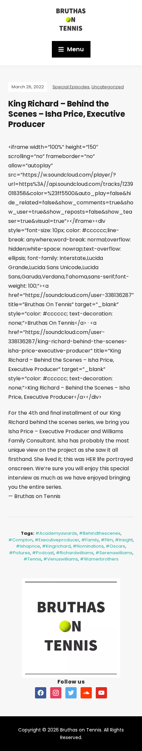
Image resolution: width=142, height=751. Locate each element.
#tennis (32, 559)
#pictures (19, 553)
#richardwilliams (74, 553)
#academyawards (56, 533)
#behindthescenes (100, 533)
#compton (20, 540)
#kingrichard (56, 546)
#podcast (43, 553)
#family (90, 540)
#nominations (88, 546)
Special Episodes (71, 87)
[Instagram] (55, 692)
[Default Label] (40, 692)
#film (107, 540)
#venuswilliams (60, 559)
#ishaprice (28, 546)
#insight (124, 540)
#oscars (115, 546)
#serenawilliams (113, 553)
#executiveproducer (57, 540)
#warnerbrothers (99, 559)
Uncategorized (107, 87)
